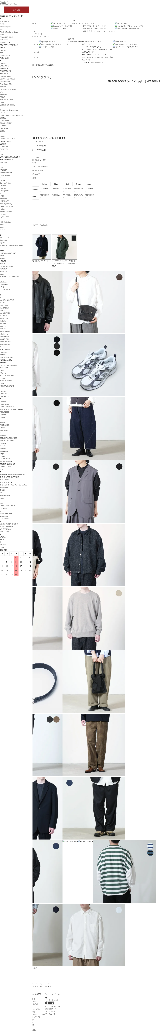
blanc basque (5, 81)
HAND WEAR (95, 54)
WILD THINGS (5, 529)
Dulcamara (4, 146)
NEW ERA (4, 362)
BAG (87, 44)
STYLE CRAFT (5, 466)
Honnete (3, 214)
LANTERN (4, 284)
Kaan (2, 250)
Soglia (2, 453)
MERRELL (4, 323)
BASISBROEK (5, 71)
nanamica (3, 352)
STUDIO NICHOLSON (8, 464)
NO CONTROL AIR (7, 375)
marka (2, 310)
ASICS (2, 47)
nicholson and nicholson (8, 365)
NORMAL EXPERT (7, 386)
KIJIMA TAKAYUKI (7, 266)
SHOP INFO (34, 65)
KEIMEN (3, 261)
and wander (4, 40)
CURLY (2, 131)
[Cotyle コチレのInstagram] (46, 1003)
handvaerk (4, 198)
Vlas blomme (5, 519)
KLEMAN (3, 271)
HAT (91, 41)
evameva (3, 162)
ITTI (1, 232)
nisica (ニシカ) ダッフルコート (37, 261)
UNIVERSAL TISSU (7, 505)
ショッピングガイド (33, 1017)
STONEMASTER (6, 461)
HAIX (2, 196)
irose (2, 227)
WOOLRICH (4, 532)
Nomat (2, 378)
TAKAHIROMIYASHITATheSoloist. (12, 474)
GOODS (71, 39)
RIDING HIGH (5, 425)
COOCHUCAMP (6, 123)
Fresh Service (5, 175)
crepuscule (4, 128)
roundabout (4, 430)
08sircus (3, 545)
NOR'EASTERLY (6, 380)
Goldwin (3, 185)
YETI (2, 539)
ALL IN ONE (35, 36)
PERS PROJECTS (7, 406)
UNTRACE (4, 508)
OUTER (95, 28)
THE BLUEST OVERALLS (9, 477)
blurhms (3, 86)
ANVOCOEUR (5, 42)
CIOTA (2, 112)
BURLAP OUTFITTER (8, 105)
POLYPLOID (4, 412)
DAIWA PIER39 (5, 141)
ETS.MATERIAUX (6, 159)
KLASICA (3, 269)
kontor (2, 274)
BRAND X (3, 94)
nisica (2, 370)
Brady (2, 92)
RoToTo (2, 427)
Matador (3, 321)
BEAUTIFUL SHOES (7, 79)
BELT (87, 60)
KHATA (2, 263)
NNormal (3, 373)
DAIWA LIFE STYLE (7, 138)
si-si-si (2, 446)
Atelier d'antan (5, 55)
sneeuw (3, 448)
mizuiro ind (4, 334)
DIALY (41, 65)
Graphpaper (4, 190)
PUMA (2, 417)
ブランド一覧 (50, 1011)
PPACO (3, 414)
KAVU (2, 256)
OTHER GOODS (93, 62)
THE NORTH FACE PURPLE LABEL (13, 485)
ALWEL (2, 34)
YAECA (3, 537)
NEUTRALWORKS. (7, 357)
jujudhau (3, 243)
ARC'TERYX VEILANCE (9, 45)
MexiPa (3, 326)
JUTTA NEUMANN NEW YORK (11, 245)
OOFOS (3, 391)
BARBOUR (4, 68)
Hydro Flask (4, 217)
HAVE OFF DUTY (6, 206)
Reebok (3, 422)
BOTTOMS (94, 26)
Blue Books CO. (6, 84)
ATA (1, 53)
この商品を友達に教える (34, 170)
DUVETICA (4, 149)
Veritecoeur (4, 516)
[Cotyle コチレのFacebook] (49, 1003)
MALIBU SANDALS (7, 300)
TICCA (2, 490)
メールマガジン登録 (33, 1009)
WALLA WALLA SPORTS (9, 524)
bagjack (3, 63)
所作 (1, 469)
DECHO (3, 144)
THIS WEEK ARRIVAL (8, 4)
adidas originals (5, 27)
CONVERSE (4, 120)
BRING (2, 97)
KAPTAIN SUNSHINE (8, 253)
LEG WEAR (88, 52)
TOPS (89, 23)
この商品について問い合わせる (36, 166)
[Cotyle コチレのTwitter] (52, 1003)
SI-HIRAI (3, 443)
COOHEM (3, 125)
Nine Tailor (4, 367)
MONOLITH (4, 339)
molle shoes (4, 336)
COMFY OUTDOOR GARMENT (11, 115)
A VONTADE (4, 21)
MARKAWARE (5, 313)
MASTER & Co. (6, 318)
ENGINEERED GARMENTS (10, 157)
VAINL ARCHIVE (6, 513)
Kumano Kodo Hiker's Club (9, 276)
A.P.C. (2, 24)
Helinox (2, 209)
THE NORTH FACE (7, 482)
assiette (3, 50)
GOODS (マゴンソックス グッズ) (47, 994)
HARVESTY (4, 201)
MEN (73, 21)
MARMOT (3, 316)
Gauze (2, 180)
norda (2, 383)
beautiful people (5, 76)
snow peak (4, 451)
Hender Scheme (6, 211)
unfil (1, 503)
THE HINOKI (4, 479)
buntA (2, 102)
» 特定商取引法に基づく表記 (35, 160)
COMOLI (3, 118)
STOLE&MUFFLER (97, 49)
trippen (2, 498)
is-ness (2, 230)
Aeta (1, 29)
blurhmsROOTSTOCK (8, 89)
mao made (4, 305)
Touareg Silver (5, 495)
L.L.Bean (3, 282)
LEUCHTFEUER (6, 289)
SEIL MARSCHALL (7, 440)
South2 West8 (5, 459)
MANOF (3, 302)
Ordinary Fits (4, 396)
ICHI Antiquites (5, 222)
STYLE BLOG (48, 65)
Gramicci (3, 188)
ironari (2, 224)
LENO (2, 287)
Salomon (3, 435)
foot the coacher (6, 172)
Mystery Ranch (5, 344)
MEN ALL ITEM (77, 23)
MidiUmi (3, 329)
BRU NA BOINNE (6, 99)
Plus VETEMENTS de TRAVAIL (11, 409)
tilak (1, 492)
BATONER (4, 73)
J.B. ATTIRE (4, 237)
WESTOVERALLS (6, 526)
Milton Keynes (5, 331)
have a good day (6, 203)
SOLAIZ (3, 456)
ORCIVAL (3, 393)
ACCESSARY (92, 47)
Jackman (3, 240)
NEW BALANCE (6, 360)
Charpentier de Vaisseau (9, 110)
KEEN (2, 258)
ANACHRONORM (6, 37)
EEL (1, 154)
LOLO (2, 292)
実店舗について (51, 1008)
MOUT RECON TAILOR (8, 342)
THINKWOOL (5, 487)
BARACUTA (4, 66)
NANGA (3, 355)
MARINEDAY (5, 308)
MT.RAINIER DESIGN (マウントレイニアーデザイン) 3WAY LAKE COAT (64, 263)
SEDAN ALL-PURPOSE (8, 438)
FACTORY (3, 170)
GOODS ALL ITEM (75, 41)
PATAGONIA (4, 404)
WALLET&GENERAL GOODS (97, 57)
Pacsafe (3, 401)
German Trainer (5, 183)
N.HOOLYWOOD (6, 349)
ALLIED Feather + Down (9, 32)
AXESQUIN (4, 58)
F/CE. (2, 167)
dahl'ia (2, 136)
